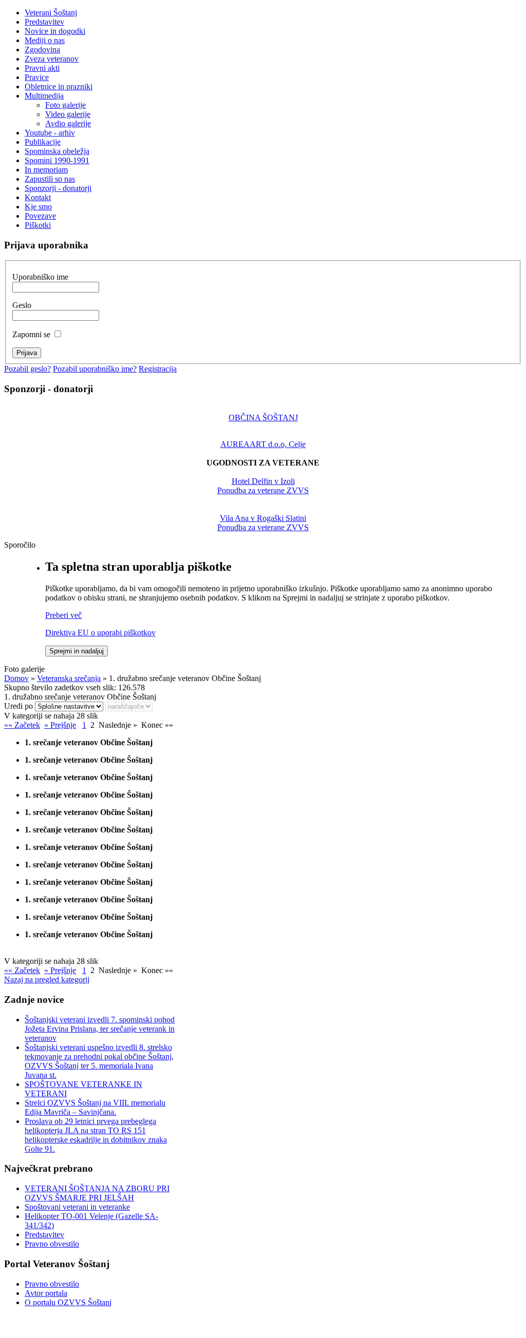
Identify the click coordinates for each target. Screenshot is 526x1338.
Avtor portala (46, 1293)
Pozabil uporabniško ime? (95, 368)
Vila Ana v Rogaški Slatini (263, 518)
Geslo (21, 305)
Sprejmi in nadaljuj (76, 651)
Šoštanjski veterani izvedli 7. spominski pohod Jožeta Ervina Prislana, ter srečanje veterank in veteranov (100, 1028)
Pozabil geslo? (27, 368)
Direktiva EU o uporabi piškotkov (100, 632)
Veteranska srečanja (69, 678)
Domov (16, 678)
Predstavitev (44, 1234)
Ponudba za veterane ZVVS (263, 490)
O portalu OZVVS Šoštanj (68, 1302)
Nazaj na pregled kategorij (46, 979)
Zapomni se (31, 334)
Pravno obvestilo (52, 1243)
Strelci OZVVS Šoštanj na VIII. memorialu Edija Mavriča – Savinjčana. (95, 1107)
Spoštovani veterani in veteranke (77, 1207)
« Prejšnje (60, 725)
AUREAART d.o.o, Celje (263, 444)
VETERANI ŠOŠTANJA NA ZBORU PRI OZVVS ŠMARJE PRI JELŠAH (97, 1193)
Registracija (158, 368)
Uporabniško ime (40, 277)
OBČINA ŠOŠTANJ (263, 417)
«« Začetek (22, 725)
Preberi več (63, 615)
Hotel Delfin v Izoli (263, 481)
